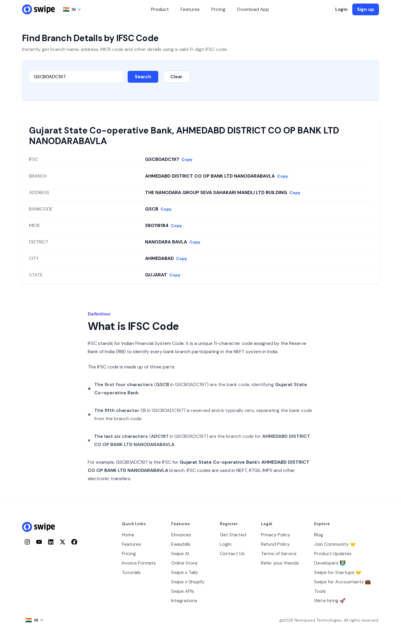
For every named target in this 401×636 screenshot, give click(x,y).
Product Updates (332, 553)
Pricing (218, 9)
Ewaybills (181, 544)
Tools (320, 591)
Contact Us (232, 553)
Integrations (184, 600)
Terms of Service (278, 553)
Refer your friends (280, 563)
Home (128, 535)
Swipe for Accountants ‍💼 (342, 582)
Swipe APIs (182, 591)
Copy (186, 159)
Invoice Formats (139, 563)
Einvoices (181, 535)
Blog (318, 535)
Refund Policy (275, 544)
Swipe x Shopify (188, 582)
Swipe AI (180, 553)
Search (143, 77)
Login (341, 9)
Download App (253, 9)
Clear (176, 77)
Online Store (184, 563)
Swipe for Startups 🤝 (337, 572)
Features (190, 9)
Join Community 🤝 (335, 544)
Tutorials (131, 572)
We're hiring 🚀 (330, 600)
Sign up (365, 9)
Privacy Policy (275, 535)
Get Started (233, 535)
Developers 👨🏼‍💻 (330, 563)
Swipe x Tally (184, 572)
